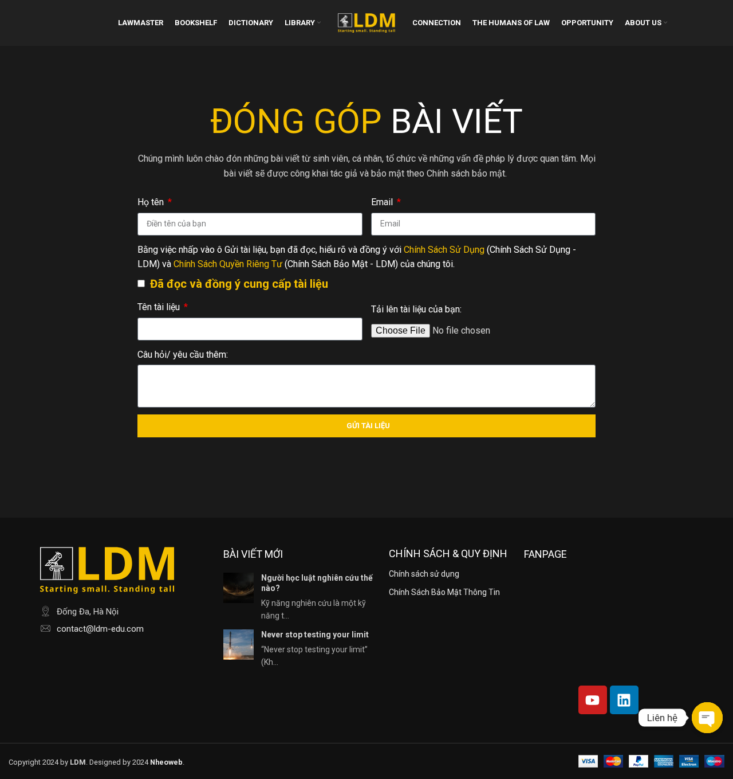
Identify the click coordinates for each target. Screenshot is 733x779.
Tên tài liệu (159, 307)
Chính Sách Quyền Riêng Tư (229, 264)
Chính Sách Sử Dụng (444, 249)
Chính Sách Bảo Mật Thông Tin (444, 592)
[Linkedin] (624, 700)
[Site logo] (366, 22)
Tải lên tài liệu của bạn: (416, 309)
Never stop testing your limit (315, 634)
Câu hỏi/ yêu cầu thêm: (182, 354)
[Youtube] (592, 700)
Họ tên (151, 202)
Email (383, 202)
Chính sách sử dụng (424, 573)
